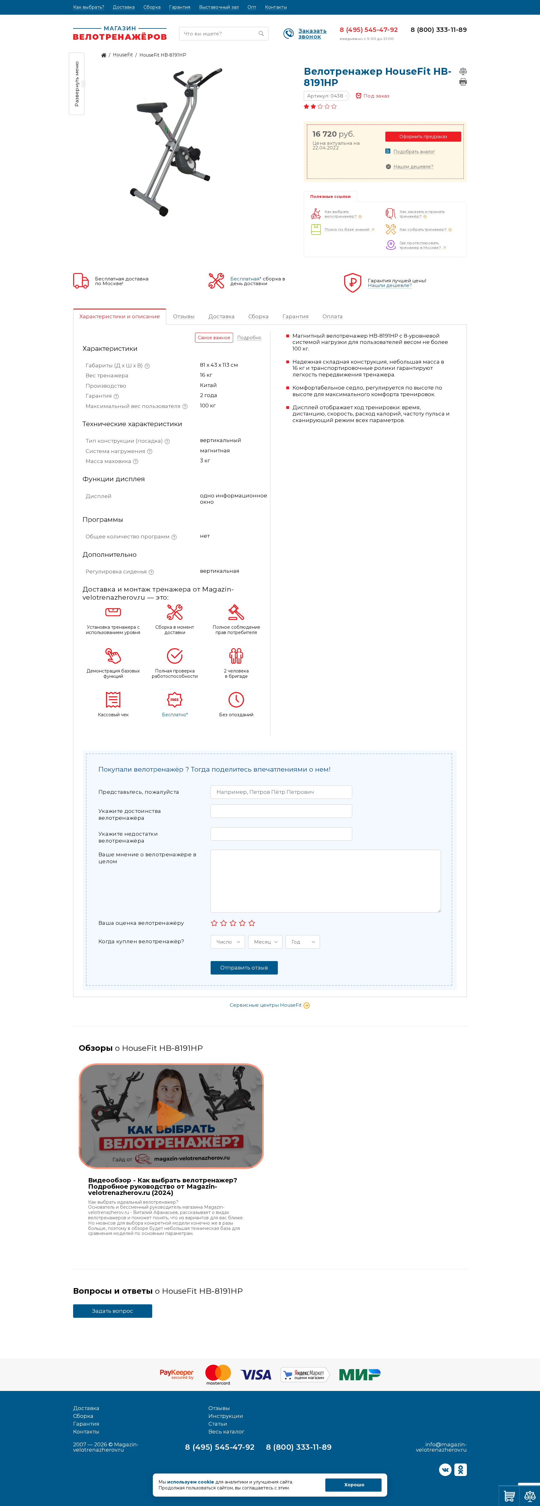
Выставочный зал (219, 7)
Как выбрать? (88, 7)
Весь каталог (226, 1431)
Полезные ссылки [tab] (330, 196)
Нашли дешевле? (413, 166)
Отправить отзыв (244, 968)
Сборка (152, 7)
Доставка (124, 7)
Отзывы (219, 1408)
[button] (228, 942)
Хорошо (354, 1485)
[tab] (119, 317)
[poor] (223, 922)
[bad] (214, 922)
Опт (252, 7)
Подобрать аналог (414, 151)
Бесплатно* (175, 715)
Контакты (276, 7)
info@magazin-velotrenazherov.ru (441, 1447)
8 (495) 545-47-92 (369, 30)
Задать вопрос (112, 1311)
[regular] (233, 922)
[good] (242, 922)
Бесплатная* (246, 278)
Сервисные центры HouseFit (266, 1005)
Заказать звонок (312, 33)
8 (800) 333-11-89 (439, 30)
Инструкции (225, 1416)
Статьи (217, 1424)
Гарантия (179, 7)
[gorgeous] (251, 922)
